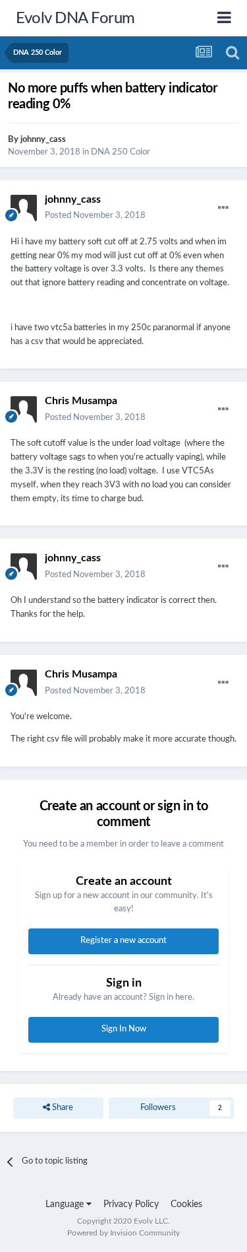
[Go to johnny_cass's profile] (24, 208)
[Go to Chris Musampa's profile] (24, 409)
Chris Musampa (81, 401)
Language (65, 1204)
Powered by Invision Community (123, 1233)
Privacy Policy (131, 1204)
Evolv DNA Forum (75, 18)
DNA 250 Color (120, 152)
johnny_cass (43, 139)
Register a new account (123, 940)
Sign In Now (123, 1029)
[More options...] (223, 208)
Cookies (186, 1204)
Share (61, 1107)
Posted (95, 215)
